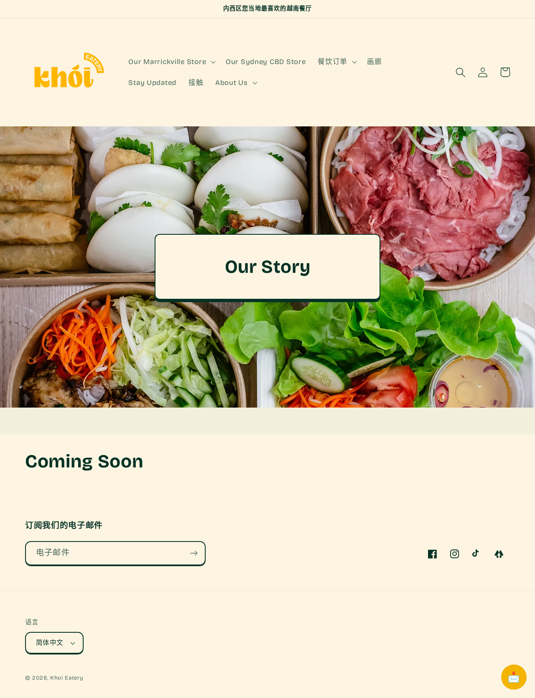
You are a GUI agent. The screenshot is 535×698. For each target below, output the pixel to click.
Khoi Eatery (67, 678)
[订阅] (194, 553)
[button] (171, 61)
